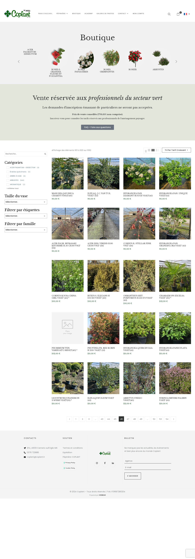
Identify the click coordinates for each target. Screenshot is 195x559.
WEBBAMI (102, 495)
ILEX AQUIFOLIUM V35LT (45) (101, 399)
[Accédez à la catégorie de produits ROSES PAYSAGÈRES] (84, 58)
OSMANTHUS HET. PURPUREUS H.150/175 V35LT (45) (138, 298)
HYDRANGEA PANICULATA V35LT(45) (173, 349)
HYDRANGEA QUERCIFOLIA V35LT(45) (137, 349)
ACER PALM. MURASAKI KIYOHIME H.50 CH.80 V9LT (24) (66, 245)
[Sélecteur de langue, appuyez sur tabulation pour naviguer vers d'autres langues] (187, 14)
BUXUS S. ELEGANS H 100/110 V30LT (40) (99, 297)
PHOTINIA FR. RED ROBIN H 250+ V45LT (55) (101, 349)
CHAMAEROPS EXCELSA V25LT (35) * (171, 297)
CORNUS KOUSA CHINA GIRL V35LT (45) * (64, 297)
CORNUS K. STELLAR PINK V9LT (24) (137, 244)
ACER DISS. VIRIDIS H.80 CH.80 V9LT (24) (100, 244)
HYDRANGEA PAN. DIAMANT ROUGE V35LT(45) (138, 194)
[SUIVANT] (173, 419)
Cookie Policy (70, 468)
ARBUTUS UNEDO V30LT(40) (132, 399)
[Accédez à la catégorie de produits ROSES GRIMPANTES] (109, 58)
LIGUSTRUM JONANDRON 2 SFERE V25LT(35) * (65, 399)
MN (56, 448)
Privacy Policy (70, 463)
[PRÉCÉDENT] (69, 419)
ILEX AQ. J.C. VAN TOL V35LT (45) (99, 194)
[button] (179, 13)
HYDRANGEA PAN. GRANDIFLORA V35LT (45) (172, 244)
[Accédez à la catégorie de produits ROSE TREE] (135, 58)
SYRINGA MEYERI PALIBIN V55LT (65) (173, 399)
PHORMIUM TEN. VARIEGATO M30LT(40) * (64, 349)
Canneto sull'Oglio (45, 448)
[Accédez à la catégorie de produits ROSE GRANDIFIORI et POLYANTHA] (58, 58)
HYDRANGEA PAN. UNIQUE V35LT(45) (173, 194)
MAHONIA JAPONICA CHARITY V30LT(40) (63, 194)
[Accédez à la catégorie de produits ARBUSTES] (161, 58)
